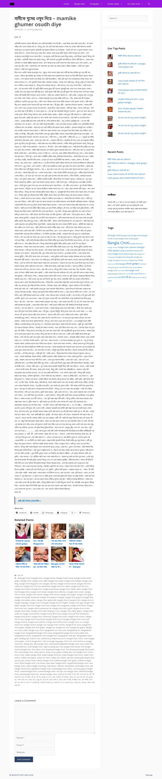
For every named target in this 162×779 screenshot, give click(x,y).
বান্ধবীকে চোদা (76, 679)
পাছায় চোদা (32, 679)
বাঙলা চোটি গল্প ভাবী (65, 679)
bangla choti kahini (126, 250)
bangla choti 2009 (39, 581)
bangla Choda (49, 578)
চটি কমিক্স (27, 677)
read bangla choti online (62, 668)
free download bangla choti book (80, 649)
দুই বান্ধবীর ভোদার (67, 677)
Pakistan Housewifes (65, 666)
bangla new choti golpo (35, 627)
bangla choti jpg (76, 603)
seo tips (59, 671)
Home (66, 4)
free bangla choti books (70, 646)
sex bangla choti (71, 671)
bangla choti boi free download (37, 586)
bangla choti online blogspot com (45, 611)
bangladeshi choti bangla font (44, 635)
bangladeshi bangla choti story (39, 633)
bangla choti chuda (39, 592)
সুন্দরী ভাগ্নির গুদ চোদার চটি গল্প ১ (129, 72)
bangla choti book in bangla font (28, 589)
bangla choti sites (59, 616)
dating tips (28, 644)
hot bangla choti (80, 652)
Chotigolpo (94, 4)
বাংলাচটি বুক (35, 682)
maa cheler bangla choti (56, 663)
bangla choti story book (35, 619)
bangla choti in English (58, 603)
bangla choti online (22, 611)
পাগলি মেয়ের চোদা (22, 679)
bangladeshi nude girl (67, 635)
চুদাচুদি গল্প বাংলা (46, 677)
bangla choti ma (27, 605)
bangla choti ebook (34, 594)
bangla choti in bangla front (68, 600)
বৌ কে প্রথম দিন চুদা (67, 682)
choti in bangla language (53, 641)
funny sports (39, 652)
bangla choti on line (81, 608)
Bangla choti (79, 4)
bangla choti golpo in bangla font (79, 597)
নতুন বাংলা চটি (80, 677)
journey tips (20, 660)
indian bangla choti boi (51, 655)
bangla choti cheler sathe (70, 589)
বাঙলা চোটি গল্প (53, 679)
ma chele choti (133, 4)
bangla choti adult (55, 581)
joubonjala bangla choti (84, 657)
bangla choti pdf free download (75, 614)
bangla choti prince (23, 616)
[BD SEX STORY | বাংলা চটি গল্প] (12, 4)
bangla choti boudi (51, 589)
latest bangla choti (27, 663)
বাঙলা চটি (45, 679)
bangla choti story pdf (79, 619)
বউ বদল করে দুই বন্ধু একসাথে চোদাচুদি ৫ (132, 117)
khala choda (31, 660)
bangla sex (50, 627)
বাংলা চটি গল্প (21, 682)
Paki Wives (51, 666)
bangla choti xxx (75, 622)
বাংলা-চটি (20, 575)
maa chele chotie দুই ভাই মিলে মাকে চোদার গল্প (126, 174)
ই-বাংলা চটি (75, 674)
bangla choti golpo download (27, 597)
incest (90, 652)
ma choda (40, 663)
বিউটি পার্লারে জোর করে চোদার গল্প (129, 55)
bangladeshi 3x (73, 630)
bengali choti (72, 638)
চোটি (53, 677)
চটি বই (39, 677)
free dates (36, 649)
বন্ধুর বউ (39, 679)
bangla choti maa (42, 605)
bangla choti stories (76, 616)
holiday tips (67, 652)
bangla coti (41, 625)
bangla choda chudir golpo (128, 238)
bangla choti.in (30, 625)
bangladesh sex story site (55, 630)
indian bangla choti (33, 655)
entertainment (21, 646)
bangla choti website (37, 622)
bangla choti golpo (85, 594)
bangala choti (37, 578)
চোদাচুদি (58, 677)
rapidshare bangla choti (41, 668)
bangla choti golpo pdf (46, 600)
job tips (70, 657)
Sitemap (149, 775)
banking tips (24, 638)
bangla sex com (62, 627)
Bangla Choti (26, 581)
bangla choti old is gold (62, 608)
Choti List (68, 641)
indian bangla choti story (72, 655)
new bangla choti (132, 270)
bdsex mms (35, 638)
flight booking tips (51, 646)
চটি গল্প (33, 677)
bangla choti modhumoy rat (39, 608)
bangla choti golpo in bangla (52, 597)
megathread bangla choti (77, 663)
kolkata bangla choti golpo (66, 660)
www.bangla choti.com (29, 674)
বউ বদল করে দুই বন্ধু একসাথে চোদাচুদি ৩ (132, 133)
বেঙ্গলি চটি (57, 682)
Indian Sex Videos (58, 657)
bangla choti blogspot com (30, 583)
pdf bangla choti (82, 666)
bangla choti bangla (72, 581)
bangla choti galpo (68, 594)
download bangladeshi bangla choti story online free (71, 644)
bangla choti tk (21, 622)
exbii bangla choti (35, 646)
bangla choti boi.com (79, 586)
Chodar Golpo (113, 4)
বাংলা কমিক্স (85, 679)
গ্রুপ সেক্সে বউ (84, 674)
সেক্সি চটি (17, 685)
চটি (90, 674)
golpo (58, 652)
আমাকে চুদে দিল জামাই (64, 674)
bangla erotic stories (56, 625)
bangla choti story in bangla (57, 619)
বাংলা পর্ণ (28, 682)
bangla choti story (120, 253)
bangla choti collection (57, 592)
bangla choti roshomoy (41, 616)
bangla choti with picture (57, 622)
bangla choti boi (50, 583)
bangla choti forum (51, 594)
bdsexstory (46, 638)
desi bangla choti (41, 644)
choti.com (19, 644)
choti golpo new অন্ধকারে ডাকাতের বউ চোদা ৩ (126, 177)
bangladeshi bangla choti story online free (70, 633)
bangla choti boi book (67, 583)
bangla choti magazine (59, 605)
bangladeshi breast (23, 635)
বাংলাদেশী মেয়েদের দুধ (46, 682)
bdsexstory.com (59, 638)
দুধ (74, 677)
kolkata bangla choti (45, 660)
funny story (50, 652)
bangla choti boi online (60, 586)
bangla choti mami (78, 605)
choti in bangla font (33, 641)
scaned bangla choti (28, 671)
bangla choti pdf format (50, 614)
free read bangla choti (24, 652)
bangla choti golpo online (25, 600)
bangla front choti (73, 625)
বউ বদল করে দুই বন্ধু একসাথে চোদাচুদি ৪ (132, 125)
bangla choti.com (136, 243)
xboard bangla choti (48, 674)
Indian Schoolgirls (28, 657)
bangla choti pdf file (31, 614)
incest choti (19, 655)
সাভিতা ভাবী (90, 682)
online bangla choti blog (36, 666)
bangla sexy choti (36, 630)
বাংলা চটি (117, 277)
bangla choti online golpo (71, 611)
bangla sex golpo (77, 627)
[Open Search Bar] (149, 4)
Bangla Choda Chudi (64, 578)
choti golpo (19, 641)
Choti (80, 638)
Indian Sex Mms (43, 657)
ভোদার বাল (77, 682)
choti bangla (89, 638)
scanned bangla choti (46, 671)
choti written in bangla (82, 641)
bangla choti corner (75, 592)
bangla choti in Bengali (38, 603)
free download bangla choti (53, 649)
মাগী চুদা (83, 682)
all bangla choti (23, 578)
